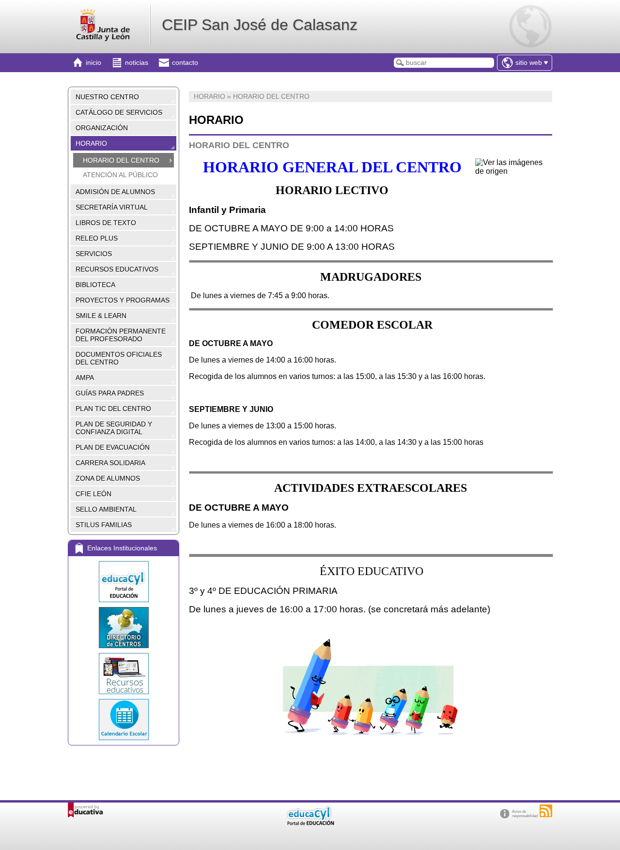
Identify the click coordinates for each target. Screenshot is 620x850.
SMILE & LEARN (101, 315)
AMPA (85, 377)
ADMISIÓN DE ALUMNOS (115, 192)
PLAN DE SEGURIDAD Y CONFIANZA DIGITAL (114, 428)
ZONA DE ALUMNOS (108, 478)
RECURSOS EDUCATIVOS (117, 269)
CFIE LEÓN (93, 494)
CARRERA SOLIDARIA (110, 463)
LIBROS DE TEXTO (106, 223)
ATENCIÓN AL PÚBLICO (120, 175)
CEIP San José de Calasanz (259, 24)
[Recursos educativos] (123, 673)
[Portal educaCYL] (123, 581)
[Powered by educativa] (85, 810)
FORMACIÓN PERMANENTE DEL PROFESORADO (121, 335)
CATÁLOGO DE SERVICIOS (119, 112)
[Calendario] (123, 719)
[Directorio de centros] (123, 627)
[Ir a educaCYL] (310, 823)
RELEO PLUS (97, 238)
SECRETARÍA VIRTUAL (112, 207)
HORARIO (91, 143)
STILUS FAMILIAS (104, 525)
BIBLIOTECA (95, 284)
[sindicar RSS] (546, 810)
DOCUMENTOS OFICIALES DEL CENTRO (119, 358)
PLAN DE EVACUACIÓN (113, 447)
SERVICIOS (94, 254)
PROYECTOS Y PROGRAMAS (123, 300)
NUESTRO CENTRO (107, 97)
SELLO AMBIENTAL (106, 509)
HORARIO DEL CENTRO (121, 160)
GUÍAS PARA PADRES (110, 393)
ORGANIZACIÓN (102, 128)
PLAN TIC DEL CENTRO (113, 408)
